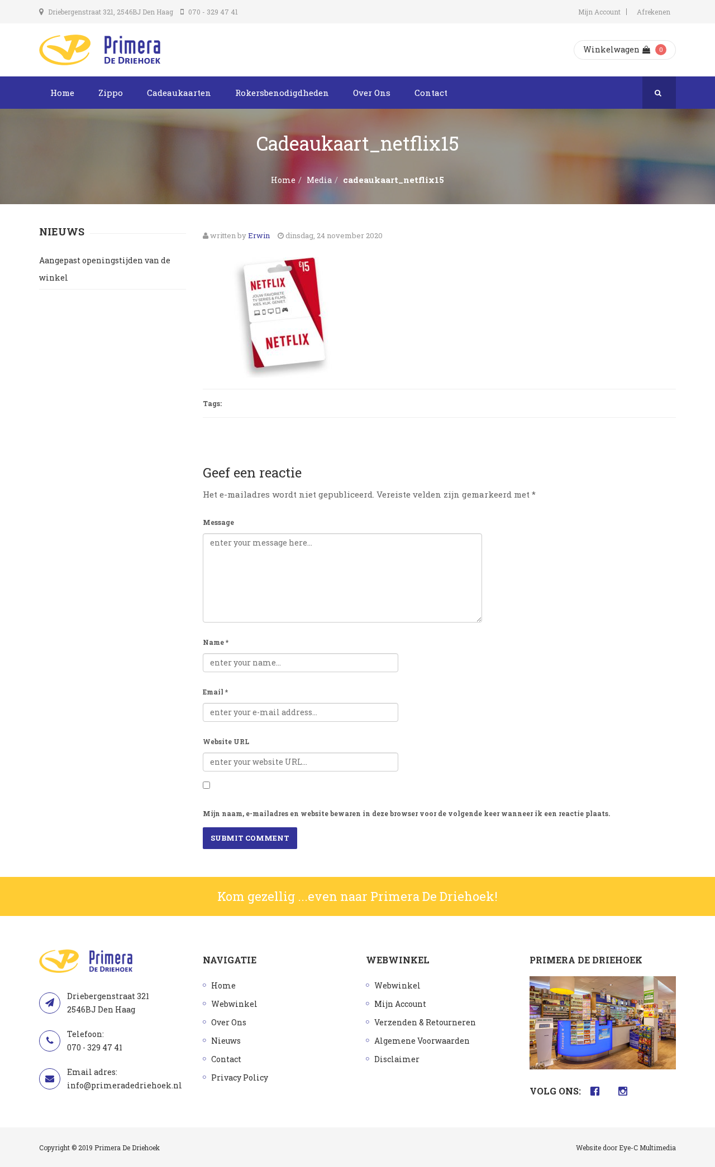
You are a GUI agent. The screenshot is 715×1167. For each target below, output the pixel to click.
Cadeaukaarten (179, 92)
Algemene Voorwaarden (422, 1040)
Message (218, 522)
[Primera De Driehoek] (99, 50)
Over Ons (371, 92)
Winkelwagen (611, 49)
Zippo (110, 92)
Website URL (226, 741)
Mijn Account (599, 11)
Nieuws (226, 1040)
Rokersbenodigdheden (282, 92)
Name (215, 642)
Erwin (259, 235)
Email (215, 691)
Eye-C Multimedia (647, 1147)
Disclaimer (397, 1059)
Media (319, 180)
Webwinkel (234, 1004)
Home (62, 92)
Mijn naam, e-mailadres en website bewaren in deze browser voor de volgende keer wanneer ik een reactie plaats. (406, 813)
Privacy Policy (239, 1077)
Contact (430, 92)
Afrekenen (653, 11)
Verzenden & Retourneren (425, 1022)
